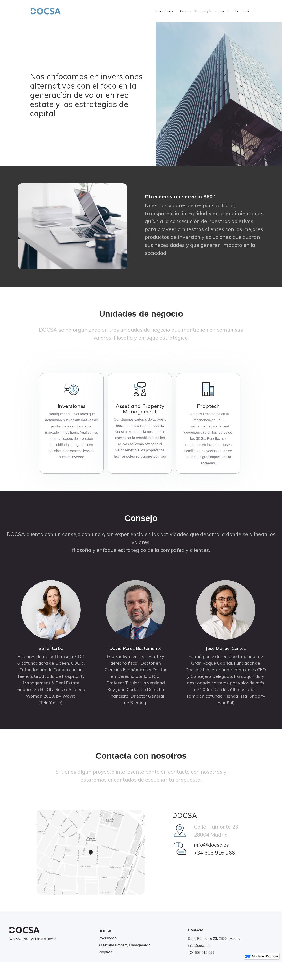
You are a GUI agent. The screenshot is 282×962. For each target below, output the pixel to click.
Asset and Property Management (204, 11)
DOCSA (104, 931)
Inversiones (164, 11)
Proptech (242, 11)
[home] (45, 11)
